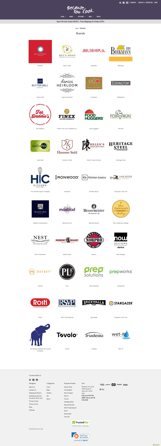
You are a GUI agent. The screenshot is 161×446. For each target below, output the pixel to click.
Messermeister (94, 223)
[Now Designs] (121, 240)
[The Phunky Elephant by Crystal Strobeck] (40, 334)
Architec (40, 66)
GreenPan (40, 160)
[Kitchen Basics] (94, 177)
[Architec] (40, 51)
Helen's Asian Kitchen (94, 160)
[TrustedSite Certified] (80, 424)
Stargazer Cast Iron (120, 317)
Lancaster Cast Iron (120, 191)
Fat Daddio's (40, 128)
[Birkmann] (121, 51)
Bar (90, 16)
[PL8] (67, 271)
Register (149, 2)
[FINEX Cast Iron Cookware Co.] (67, 114)
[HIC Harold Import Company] (40, 177)
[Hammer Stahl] (67, 146)
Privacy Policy (33, 401)
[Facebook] (124, 3)
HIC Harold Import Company (40, 191)
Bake (71, 16)
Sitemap (31, 410)
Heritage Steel (121, 160)
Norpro (93, 254)
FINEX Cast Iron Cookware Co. (67, 128)
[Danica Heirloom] (67, 83)
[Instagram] (127, 3)
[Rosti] (40, 303)
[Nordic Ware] (67, 240)
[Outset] (40, 271)
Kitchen (81, 16)
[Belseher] (94, 51)
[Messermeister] (94, 209)
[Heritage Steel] (121, 146)
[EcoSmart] (94, 83)
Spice (98, 16)
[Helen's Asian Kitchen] (94, 146)
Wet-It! (120, 349)
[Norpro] (94, 240)
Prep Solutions (94, 286)
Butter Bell (40, 97)
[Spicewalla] (94, 303)
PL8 (67, 286)
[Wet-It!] (121, 334)
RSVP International (67, 317)
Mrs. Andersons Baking (120, 223)
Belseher (94, 66)
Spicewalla (94, 317)
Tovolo (67, 349)
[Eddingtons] (121, 83)
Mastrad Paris (67, 223)
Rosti (40, 317)
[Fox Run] (121, 114)
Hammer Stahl (67, 160)
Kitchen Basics (94, 191)
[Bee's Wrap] (67, 51)
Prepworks (120, 286)
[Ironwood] (67, 177)
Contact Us (32, 390)
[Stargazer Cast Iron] (121, 303)
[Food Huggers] (94, 114)
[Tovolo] (67, 334)
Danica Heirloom (67, 97)
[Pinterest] (120, 3)
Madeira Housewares (40, 223)
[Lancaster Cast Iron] (121, 177)
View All (66, 417)
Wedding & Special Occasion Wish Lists (35, 397)
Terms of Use (33, 404)
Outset (40, 286)
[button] (80, 437)
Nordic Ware (67, 254)
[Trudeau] (94, 334)
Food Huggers (94, 128)
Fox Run (120, 128)
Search (133, 2)
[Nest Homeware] (40, 240)
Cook (62, 16)
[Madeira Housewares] (40, 209)
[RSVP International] (67, 303)
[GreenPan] (40, 146)
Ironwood (67, 191)
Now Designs (120, 254)
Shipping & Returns (35, 393)
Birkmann (121, 66)
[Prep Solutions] (94, 271)
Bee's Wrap (67, 66)
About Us (32, 387)
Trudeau (94, 349)
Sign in (140, 2)
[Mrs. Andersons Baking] (121, 209)
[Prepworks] (121, 271)
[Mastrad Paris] (67, 209)
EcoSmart (94, 97)
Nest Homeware (40, 254)
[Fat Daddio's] (40, 114)
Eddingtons (121, 97)
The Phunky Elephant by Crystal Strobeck (40, 350)
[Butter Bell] (40, 83)
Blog (30, 407)
